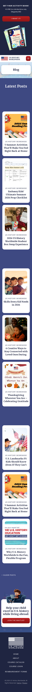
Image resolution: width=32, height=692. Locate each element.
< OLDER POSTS (9, 575)
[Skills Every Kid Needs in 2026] (16, 283)
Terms (19, 683)
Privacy (25, 683)
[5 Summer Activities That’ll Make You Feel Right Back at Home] (16, 126)
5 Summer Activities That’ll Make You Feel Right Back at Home (16, 147)
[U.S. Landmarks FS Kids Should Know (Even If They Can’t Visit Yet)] (16, 440)
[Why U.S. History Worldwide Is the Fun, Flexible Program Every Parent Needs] (16, 533)
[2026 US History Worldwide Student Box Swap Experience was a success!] (16, 219)
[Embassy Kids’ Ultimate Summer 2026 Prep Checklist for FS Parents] (16, 172)
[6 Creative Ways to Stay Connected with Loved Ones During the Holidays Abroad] (16, 329)
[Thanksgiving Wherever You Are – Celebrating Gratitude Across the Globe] (16, 376)
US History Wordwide (16, 141)
